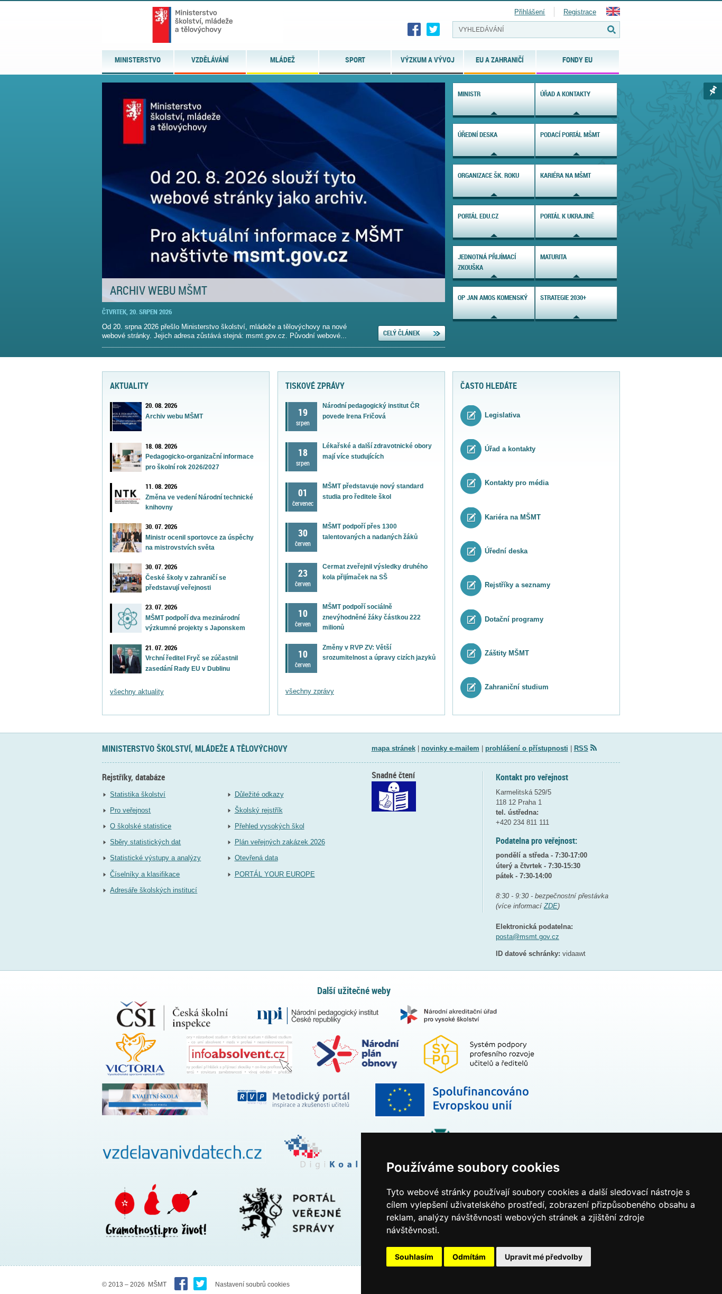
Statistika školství (137, 794)
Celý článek (401, 333)
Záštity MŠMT (507, 653)
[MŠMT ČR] (192, 25)
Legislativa (502, 415)
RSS (581, 748)
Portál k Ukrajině (567, 216)
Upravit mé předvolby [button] (543, 1256)
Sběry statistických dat (145, 842)
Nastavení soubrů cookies (252, 1284)
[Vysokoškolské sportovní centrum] (144, 1054)
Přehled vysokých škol (269, 826)
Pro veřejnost (130, 810)
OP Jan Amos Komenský (492, 297)
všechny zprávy (309, 691)
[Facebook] (414, 30)
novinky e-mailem (450, 748)
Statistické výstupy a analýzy (155, 858)
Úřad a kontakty (565, 93)
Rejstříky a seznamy (517, 585)
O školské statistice (140, 826)
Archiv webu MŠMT (158, 290)
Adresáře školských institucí (153, 890)
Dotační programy (514, 619)
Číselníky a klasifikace (145, 874)
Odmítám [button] (469, 1256)
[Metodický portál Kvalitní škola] (164, 1098)
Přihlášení (529, 12)
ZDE (551, 906)
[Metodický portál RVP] (302, 1098)
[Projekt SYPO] (488, 1054)
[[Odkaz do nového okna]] (394, 809)
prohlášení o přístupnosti (526, 748)
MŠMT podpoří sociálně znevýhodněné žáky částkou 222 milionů (371, 617)
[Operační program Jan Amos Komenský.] (462, 1098)
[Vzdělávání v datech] (193, 1151)
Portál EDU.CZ (478, 216)
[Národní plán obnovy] (365, 1054)
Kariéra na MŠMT (565, 175)
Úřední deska (477, 134)
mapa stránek (393, 748)
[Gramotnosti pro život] (169, 1212)
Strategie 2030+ (563, 297)
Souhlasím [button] (414, 1256)
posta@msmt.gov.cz (527, 937)
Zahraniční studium (517, 687)
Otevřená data (256, 858)
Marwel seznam (713, 91)
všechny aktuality (137, 692)
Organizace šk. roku (488, 175)
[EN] (613, 13)
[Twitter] (433, 30)
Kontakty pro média (517, 483)
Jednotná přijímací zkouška (487, 262)
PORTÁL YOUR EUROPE (275, 874)
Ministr (469, 93)
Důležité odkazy (259, 794)
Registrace (579, 12)
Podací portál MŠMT (570, 134)
